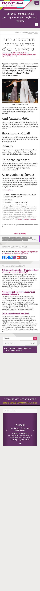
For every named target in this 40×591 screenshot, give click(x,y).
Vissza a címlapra (20, 233)
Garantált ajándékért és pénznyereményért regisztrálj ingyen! (20, 17)
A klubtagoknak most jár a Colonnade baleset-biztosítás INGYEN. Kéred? (20, 196)
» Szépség (33, 240)
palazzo (13, 240)
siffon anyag (20, 240)
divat (10, 238)
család (15, 238)
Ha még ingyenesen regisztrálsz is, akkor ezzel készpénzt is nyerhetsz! (20, 253)
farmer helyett (6, 240)
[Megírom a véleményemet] (2, 226)
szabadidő (5, 238)
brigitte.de (10, 190)
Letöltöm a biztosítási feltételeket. (27, 219)
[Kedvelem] (14, 224)
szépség (20, 238)
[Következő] (34, 429)
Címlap (33, 343)
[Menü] (36, 3)
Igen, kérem (9, 200)
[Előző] (5, 429)
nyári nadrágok (28, 238)
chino (25, 240)
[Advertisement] (20, 374)
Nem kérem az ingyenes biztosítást (16, 202)
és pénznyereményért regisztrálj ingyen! (20, 401)
